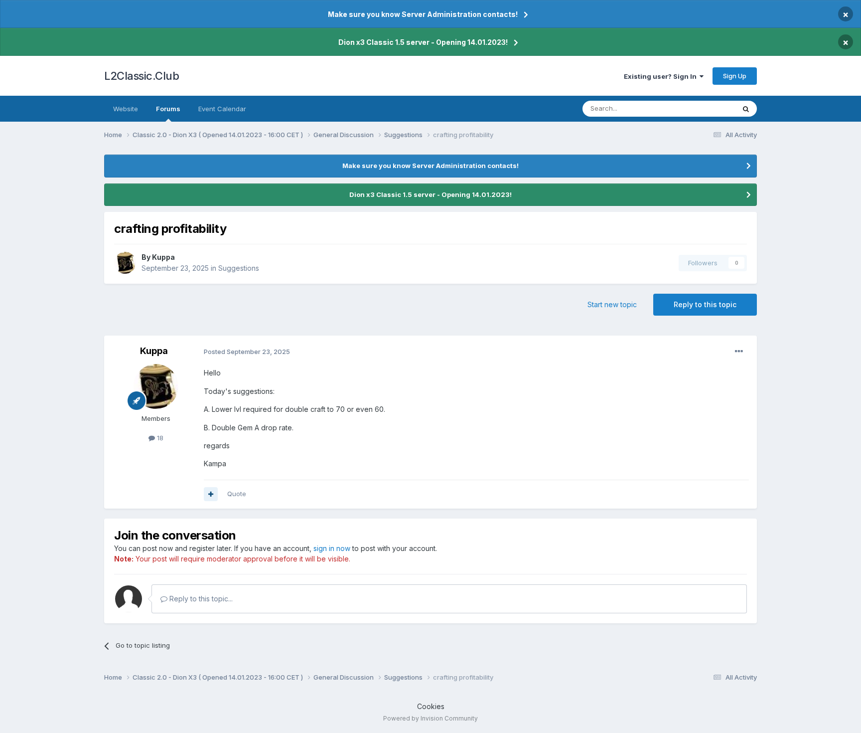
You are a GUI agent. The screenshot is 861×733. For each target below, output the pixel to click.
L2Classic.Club (141, 75)
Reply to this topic (705, 304)
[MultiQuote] (211, 494)
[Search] (746, 109)
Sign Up (734, 76)
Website (125, 109)
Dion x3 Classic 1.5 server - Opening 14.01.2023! (423, 42)
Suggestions (238, 268)
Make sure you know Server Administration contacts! (423, 14)
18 (159, 438)
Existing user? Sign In (662, 76)
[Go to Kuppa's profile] (125, 263)
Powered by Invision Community (430, 718)
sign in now (331, 548)
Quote (236, 494)
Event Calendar (222, 109)
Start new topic (612, 304)
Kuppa (163, 257)
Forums (168, 109)
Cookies (430, 706)
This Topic (705, 108)
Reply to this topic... (200, 598)
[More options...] (739, 352)
